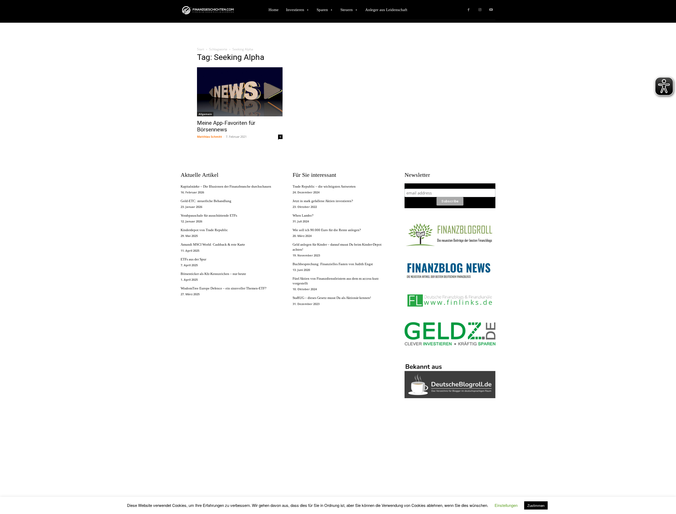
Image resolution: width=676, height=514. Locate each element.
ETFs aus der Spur (193, 259)
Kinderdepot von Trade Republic (204, 230)
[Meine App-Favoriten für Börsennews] (240, 91)
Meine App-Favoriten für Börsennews (226, 126)
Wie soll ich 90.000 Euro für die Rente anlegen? (327, 230)
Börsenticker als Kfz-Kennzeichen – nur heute (213, 274)
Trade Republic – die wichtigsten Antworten (324, 186)
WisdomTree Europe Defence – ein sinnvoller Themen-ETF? (223, 288)
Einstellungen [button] (506, 505)
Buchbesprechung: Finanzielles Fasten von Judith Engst (333, 264)
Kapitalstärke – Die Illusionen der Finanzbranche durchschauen (226, 186)
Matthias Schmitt (209, 137)
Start (200, 49)
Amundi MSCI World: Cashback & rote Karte (213, 244)
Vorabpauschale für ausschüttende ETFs (209, 215)
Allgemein (205, 114)
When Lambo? (303, 215)
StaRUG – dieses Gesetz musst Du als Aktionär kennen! (332, 298)
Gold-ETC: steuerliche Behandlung (206, 201)
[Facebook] (468, 10)
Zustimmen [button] (535, 505)
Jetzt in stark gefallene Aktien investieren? (323, 201)
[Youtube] (491, 10)
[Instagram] (480, 10)
